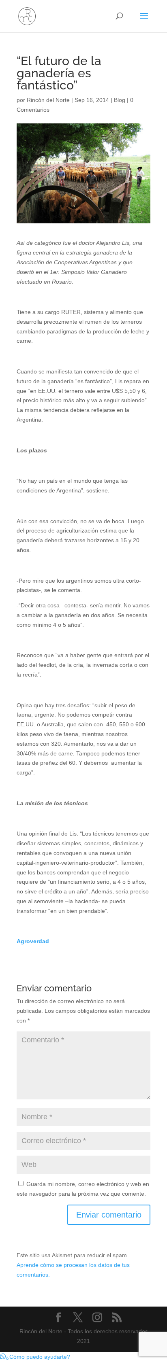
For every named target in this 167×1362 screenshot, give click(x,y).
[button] (35, 1357)
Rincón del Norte (48, 100)
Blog (119, 100)
